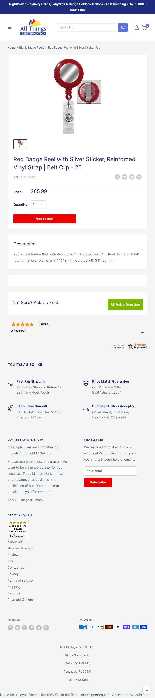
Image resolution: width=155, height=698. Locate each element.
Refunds (14, 593)
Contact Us (16, 567)
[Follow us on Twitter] (17, 627)
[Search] (123, 27)
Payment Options (21, 599)
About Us (15, 542)
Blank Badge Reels (31, 47)
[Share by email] (139, 177)
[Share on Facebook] (117, 177)
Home (12, 47)
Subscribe (98, 482)
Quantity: (20, 204)
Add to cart (44, 219)
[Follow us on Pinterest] (31, 627)
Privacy (13, 574)
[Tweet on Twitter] (131, 177)
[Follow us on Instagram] (24, 627)
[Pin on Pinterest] (124, 177)
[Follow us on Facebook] (10, 627)
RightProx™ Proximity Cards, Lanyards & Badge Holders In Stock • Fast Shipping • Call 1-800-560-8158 (77, 7)
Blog (11, 561)
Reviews (14, 555)
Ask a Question (127, 304)
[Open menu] (9, 27)
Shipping (14, 587)
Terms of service (20, 580)
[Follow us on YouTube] (39, 627)
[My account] (137, 27)
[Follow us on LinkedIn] (46, 627)
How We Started (20, 548)
